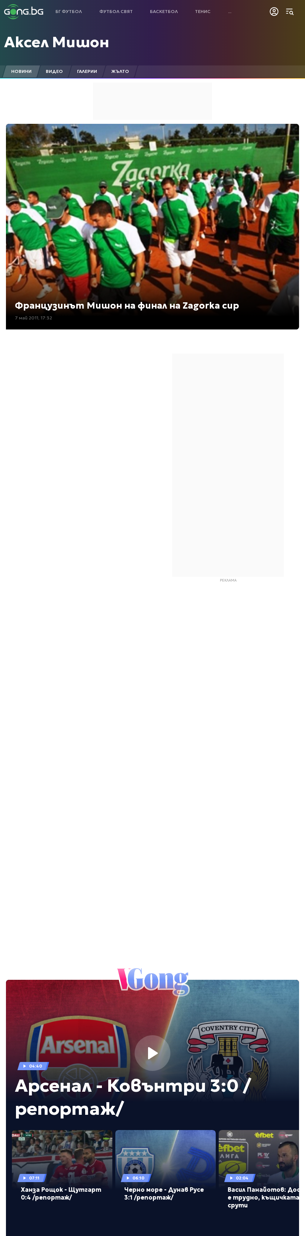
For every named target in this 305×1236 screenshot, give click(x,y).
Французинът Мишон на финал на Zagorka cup (127, 305)
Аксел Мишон (56, 42)
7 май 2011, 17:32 (33, 318)
